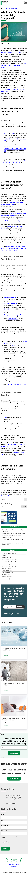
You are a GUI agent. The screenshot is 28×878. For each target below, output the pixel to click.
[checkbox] (5, 841)
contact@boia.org (11, 803)
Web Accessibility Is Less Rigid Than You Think (13, 533)
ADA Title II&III (7, 576)
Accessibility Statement (14, 864)
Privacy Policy (14, 866)
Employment (6, 579)
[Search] (25, 499)
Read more (6, 655)
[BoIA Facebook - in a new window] (7, 860)
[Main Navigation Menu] (25, 2)
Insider (5, 555)
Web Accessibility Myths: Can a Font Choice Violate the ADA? (12, 540)
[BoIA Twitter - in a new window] (12, 860)
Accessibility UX (7, 557)
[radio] (3, 841)
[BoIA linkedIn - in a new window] (16, 860)
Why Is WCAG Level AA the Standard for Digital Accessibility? (13, 530)
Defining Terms (7, 568)
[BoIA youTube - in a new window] (20, 860)
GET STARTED (14, 779)
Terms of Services (14, 869)
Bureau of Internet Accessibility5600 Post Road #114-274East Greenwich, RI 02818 (15, 797)
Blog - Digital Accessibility (11, 8)
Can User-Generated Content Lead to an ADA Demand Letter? (12, 544)
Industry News (7, 570)
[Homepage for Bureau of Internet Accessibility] (5, 3)
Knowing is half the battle (9, 553)
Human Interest (7, 564)
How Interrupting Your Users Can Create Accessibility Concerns (11, 536)
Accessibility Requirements (10, 559)
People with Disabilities (9, 566)
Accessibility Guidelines (9, 561)
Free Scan (20, 606)
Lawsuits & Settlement (8, 572)
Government (6, 574)
